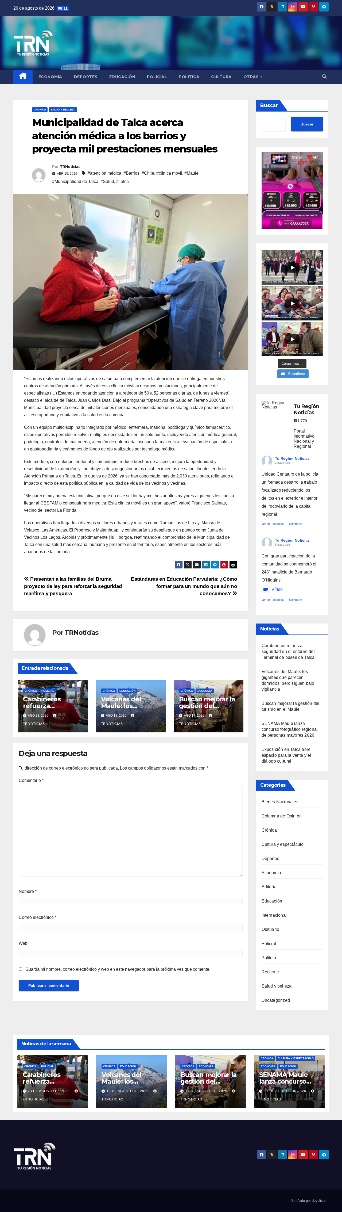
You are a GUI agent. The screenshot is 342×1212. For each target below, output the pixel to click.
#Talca (122, 181)
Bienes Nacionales (280, 802)
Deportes (86, 76)
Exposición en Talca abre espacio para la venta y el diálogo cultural (286, 755)
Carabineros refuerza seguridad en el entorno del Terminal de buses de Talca (288, 651)
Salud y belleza (62, 109)
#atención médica (104, 173)
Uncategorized (276, 1000)
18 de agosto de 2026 (128, 1091)
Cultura (221, 76)
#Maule (191, 173)
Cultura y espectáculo (283, 844)
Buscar (269, 105)
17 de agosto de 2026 (206, 1091)
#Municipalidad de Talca (75, 181)
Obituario (270, 929)
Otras (251, 76)
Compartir (295, 523)
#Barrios (131, 173)
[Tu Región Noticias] (275, 405)
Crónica (40, 109)
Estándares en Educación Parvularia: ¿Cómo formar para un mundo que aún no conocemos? (184, 586)
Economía (50, 76)
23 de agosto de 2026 (49, 1091)
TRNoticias (70, 166)
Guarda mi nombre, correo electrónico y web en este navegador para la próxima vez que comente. (117, 969)
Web (23, 943)
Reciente (270, 972)
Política (189, 76)
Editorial (270, 887)
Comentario (31, 780)
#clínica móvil (169, 173)
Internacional (274, 915)
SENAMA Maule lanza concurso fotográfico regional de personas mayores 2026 (290, 729)
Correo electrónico (37, 917)
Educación (122, 76)
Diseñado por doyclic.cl (308, 1201)
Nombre (28, 891)
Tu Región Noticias (292, 458)
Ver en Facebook (273, 523)
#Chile (148, 173)
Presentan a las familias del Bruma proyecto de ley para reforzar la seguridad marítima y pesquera (73, 586)
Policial (157, 76)
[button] (324, 76)
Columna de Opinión (282, 816)
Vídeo (277, 589)
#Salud (107, 181)
